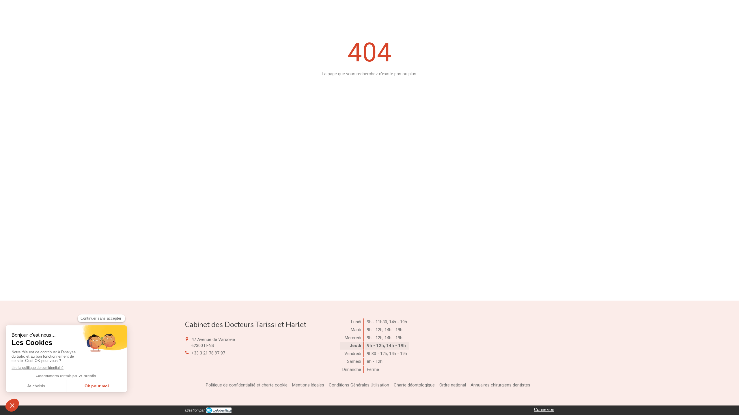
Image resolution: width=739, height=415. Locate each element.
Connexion (544, 409)
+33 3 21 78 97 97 (208, 353)
